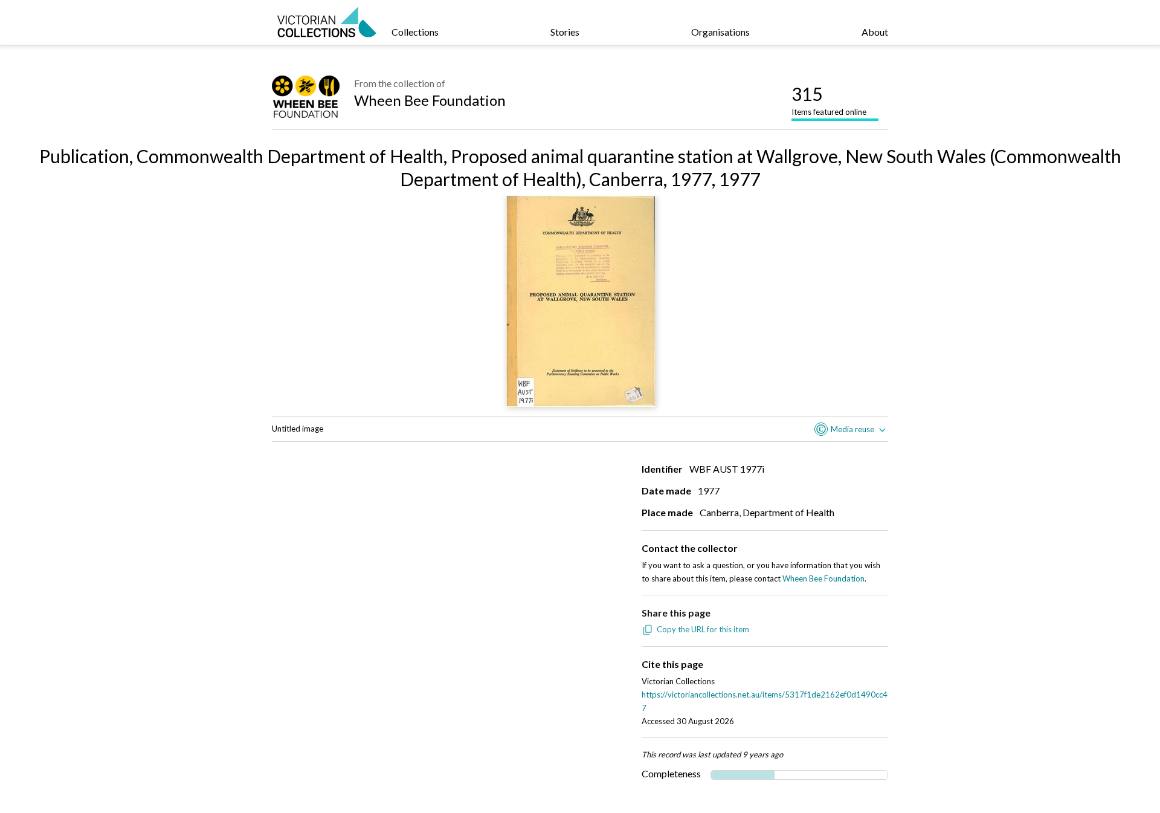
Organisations (720, 31)
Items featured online (828, 100)
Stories (564, 31)
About (875, 31)
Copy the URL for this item (703, 629)
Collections (415, 31)
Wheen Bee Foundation (430, 100)
